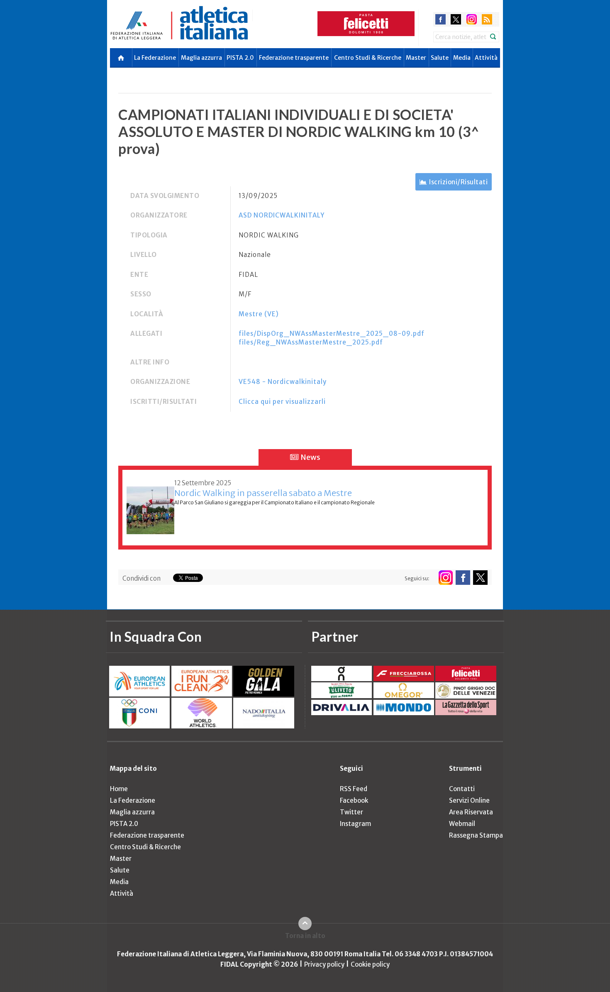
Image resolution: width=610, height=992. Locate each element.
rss (487, 19)
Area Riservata (471, 812)
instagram (471, 19)
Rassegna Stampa (476, 835)
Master (416, 57)
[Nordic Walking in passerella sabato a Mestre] (150, 506)
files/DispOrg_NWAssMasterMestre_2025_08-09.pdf (332, 333)
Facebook (354, 800)
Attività (486, 57)
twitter (456, 19)
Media (462, 57)
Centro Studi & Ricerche (367, 57)
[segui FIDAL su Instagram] (445, 577)
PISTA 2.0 (240, 57)
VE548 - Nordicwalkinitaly (283, 382)
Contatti (462, 789)
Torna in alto (305, 936)
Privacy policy (324, 964)
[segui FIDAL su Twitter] (480, 577)
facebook (440, 19)
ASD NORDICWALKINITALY (282, 215)
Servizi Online (469, 800)
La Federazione (155, 57)
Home (119, 789)
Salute (440, 57)
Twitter (351, 812)
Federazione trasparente (294, 57)
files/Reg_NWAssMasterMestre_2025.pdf (311, 342)
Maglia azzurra (201, 57)
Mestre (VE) (259, 314)
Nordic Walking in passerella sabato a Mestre (263, 493)
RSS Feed (353, 789)
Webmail (462, 824)
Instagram (355, 824)
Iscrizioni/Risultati (458, 182)
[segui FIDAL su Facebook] (463, 577)
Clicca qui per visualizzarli (282, 402)
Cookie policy (370, 964)
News (309, 457)
